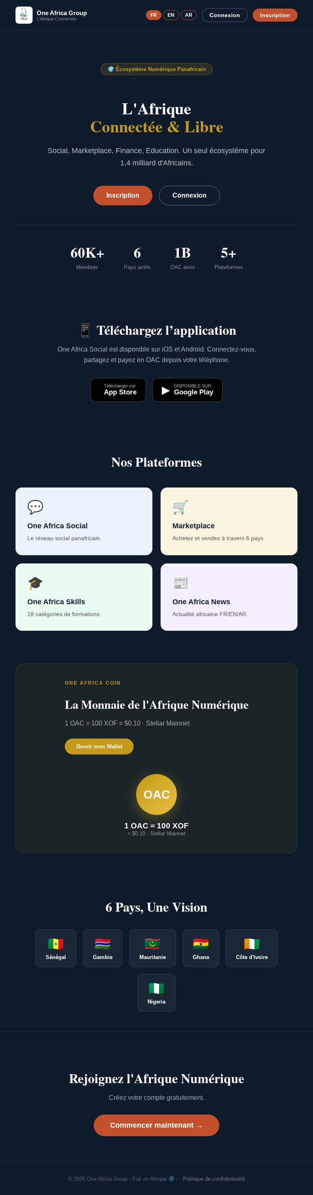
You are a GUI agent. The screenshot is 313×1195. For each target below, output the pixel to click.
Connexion (224, 15)
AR (188, 15)
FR (153, 15)
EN (171, 15)
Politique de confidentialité (214, 1179)
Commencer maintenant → (156, 1125)
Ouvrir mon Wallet (99, 746)
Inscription (275, 15)
